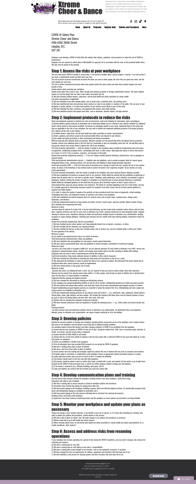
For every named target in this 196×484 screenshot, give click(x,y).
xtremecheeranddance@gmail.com (97, 464)
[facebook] (131, 21)
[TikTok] (140, 21)
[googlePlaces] (145, 21)
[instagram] (136, 21)
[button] (97, 27)
